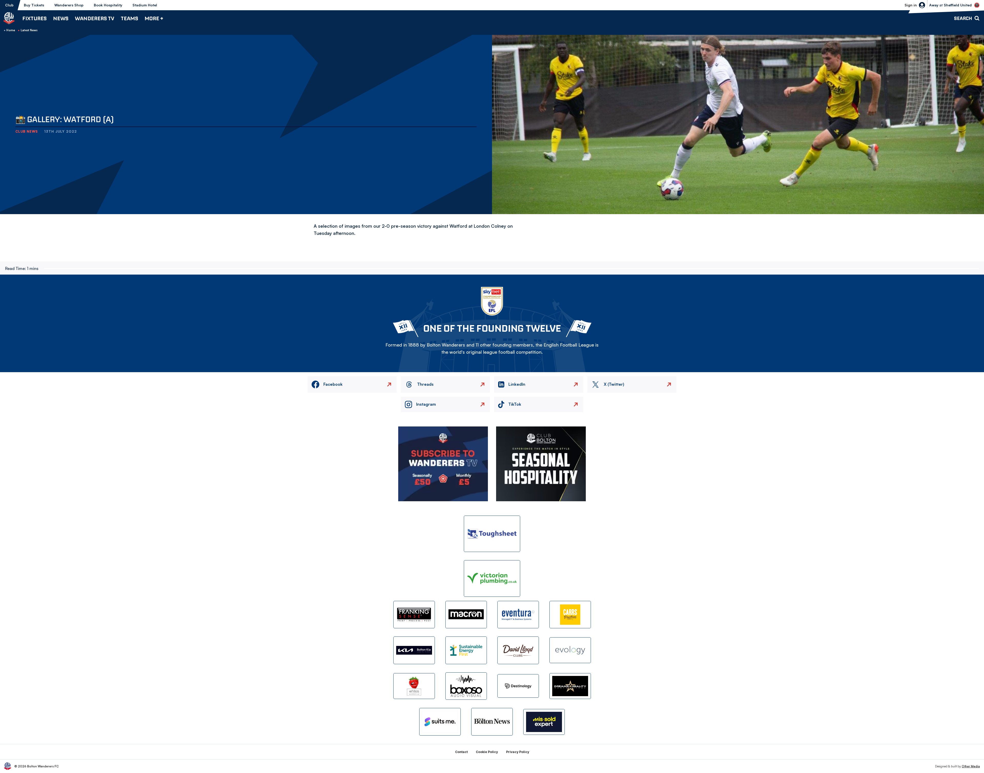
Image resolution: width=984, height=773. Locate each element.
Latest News (29, 30)
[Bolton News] (492, 721)
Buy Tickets (34, 5)
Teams (129, 18)
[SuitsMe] (440, 722)
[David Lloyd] (518, 650)
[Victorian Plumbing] (492, 578)
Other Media (971, 766)
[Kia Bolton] (414, 650)
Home (10, 30)
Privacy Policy (517, 752)
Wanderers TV (94, 18)
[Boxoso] (466, 686)
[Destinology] (518, 686)
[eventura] (518, 614)
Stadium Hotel (144, 5)
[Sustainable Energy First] (466, 650)
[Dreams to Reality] (570, 686)
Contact (461, 752)
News (60, 18)
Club (9, 5)
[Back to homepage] (9, 18)
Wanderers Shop (69, 5)
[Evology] (570, 650)
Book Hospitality (108, 5)
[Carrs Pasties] (570, 614)
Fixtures (34, 18)
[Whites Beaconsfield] (414, 686)
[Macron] (466, 614)
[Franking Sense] (414, 614)
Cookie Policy (487, 752)
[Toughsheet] (492, 534)
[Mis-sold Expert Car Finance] (544, 722)
